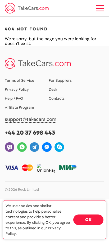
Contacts (57, 98)
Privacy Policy (17, 89)
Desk (53, 89)
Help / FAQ (14, 98)
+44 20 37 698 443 (30, 132)
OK (88, 219)
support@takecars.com (30, 119)
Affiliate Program (19, 107)
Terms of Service (19, 80)
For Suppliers (60, 80)
